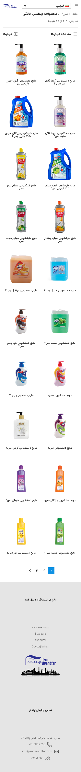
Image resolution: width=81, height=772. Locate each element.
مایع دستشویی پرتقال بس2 (21, 290)
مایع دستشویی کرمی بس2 (21, 448)
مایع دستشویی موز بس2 (21, 553)
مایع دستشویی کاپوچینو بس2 (21, 344)
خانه (74, 13)
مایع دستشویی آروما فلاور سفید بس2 (60, 134)
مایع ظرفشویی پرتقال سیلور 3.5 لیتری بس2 (21, 134)
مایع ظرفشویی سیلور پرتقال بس (60, 239)
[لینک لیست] (40, 627)
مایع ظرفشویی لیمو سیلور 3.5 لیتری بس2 (60, 187)
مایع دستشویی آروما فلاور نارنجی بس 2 (21, 82)
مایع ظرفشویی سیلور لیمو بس (21, 187)
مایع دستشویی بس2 (60, 395)
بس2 (64, 13)
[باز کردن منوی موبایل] (76, 6)
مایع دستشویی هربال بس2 (60, 290)
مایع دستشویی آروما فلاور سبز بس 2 (60, 82)
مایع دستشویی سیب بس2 (59, 343)
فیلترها (7, 34)
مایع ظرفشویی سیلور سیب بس (21, 239)
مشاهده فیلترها (61, 34)
